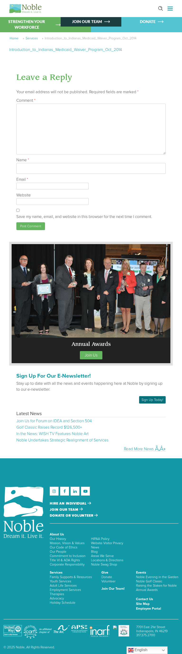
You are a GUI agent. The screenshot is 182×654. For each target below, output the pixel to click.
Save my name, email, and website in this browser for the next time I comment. (84, 216)
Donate (106, 577)
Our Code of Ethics (63, 547)
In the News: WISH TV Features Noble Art (52, 433)
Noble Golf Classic (149, 581)
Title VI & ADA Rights (65, 560)
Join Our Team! (113, 589)
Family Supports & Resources (71, 577)
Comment (26, 100)
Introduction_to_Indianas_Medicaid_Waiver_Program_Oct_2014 (65, 49)
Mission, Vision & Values (67, 543)
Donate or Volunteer (72, 516)
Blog (94, 552)
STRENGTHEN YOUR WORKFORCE (26, 24)
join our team (64, 510)
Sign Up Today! (152, 400)
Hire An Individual (69, 503)
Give (104, 573)
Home (14, 38)
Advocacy (57, 598)
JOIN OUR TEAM (87, 22)
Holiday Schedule (62, 603)
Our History (58, 539)
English (140, 650)
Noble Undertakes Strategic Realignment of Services (62, 440)
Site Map (143, 604)
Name (22, 160)
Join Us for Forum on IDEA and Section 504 (54, 420)
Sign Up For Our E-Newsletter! (53, 376)
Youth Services (60, 581)
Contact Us (144, 599)
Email (22, 179)
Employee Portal (148, 609)
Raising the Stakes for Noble (156, 586)
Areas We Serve (102, 556)
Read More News (139, 448)
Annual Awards (147, 590)
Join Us (91, 355)
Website (23, 195)
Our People (58, 552)
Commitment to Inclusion (68, 556)
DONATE (147, 22)
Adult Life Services (63, 586)
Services (32, 38)
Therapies (57, 594)
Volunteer (108, 581)
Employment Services (65, 590)
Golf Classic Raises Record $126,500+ (49, 427)
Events (141, 573)
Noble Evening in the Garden (157, 577)
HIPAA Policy (100, 539)
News (95, 547)
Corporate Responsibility (67, 564)
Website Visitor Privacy (107, 543)
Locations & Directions (107, 560)
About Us (57, 534)
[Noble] (25, 8)
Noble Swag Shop (104, 564)
